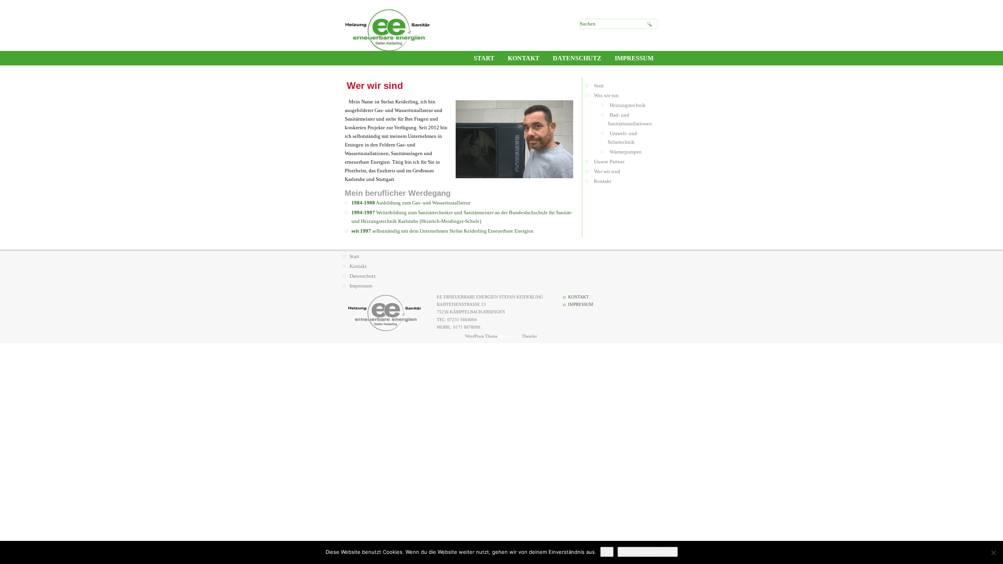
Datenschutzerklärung (648, 552)
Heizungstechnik (628, 105)
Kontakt (602, 181)
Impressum (360, 286)
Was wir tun (606, 95)
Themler (529, 336)
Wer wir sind (607, 171)
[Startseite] (387, 30)
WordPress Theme (481, 336)
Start (599, 86)
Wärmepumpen (626, 152)
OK (606, 552)
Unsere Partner (609, 161)
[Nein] (993, 553)
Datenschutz (362, 276)
